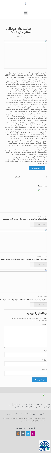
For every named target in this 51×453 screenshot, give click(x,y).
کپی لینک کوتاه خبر (37, 168)
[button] (26, 13)
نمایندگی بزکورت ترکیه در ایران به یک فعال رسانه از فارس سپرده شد (25, 219)
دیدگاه (44, 324)
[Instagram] (33, 433)
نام (45, 351)
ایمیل (44, 360)
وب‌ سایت (44, 369)
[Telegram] (28, 433)
